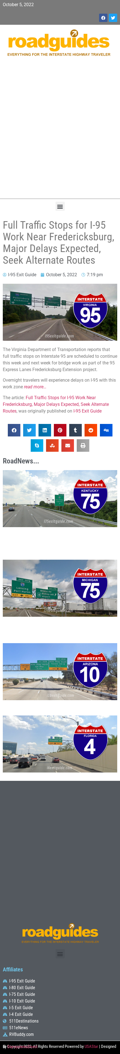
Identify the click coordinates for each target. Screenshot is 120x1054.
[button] (60, 206)
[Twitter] (113, 18)
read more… (35, 386)
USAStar (91, 1046)
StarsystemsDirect (22, 1046)
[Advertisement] (60, 130)
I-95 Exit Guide (87, 411)
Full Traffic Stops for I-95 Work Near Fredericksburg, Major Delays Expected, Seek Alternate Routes (56, 404)
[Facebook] (103, 18)
